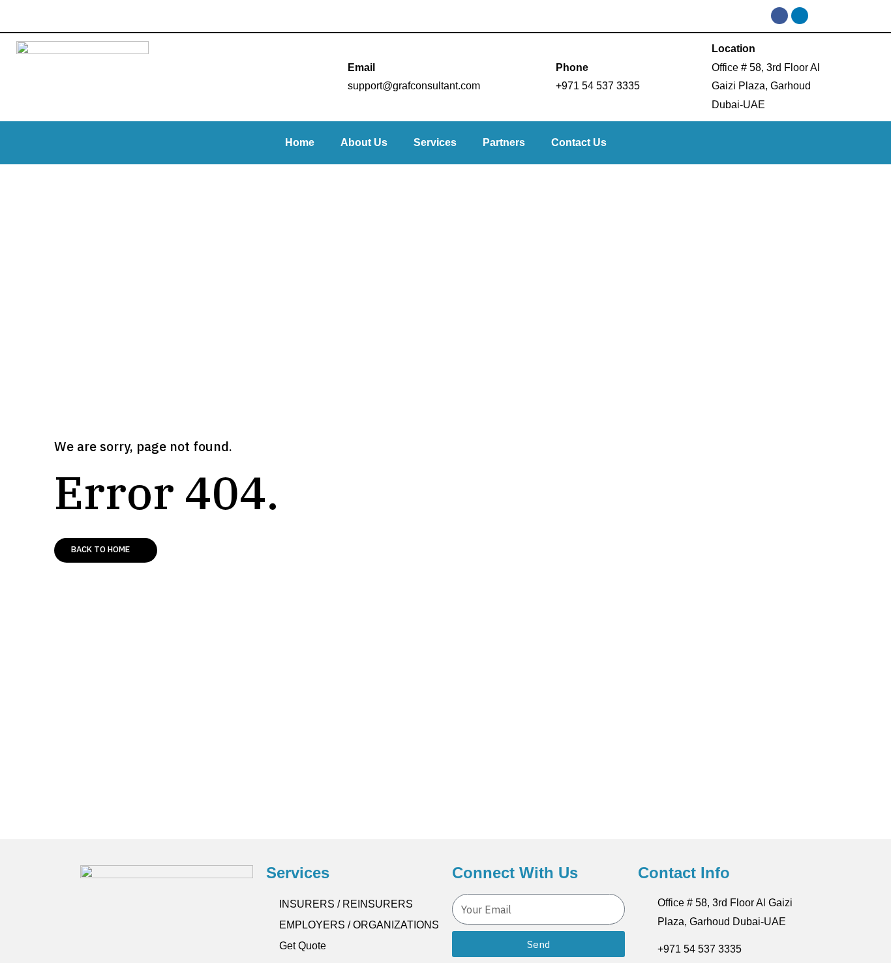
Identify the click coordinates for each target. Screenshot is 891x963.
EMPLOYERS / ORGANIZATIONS (359, 924)
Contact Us (579, 142)
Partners (504, 142)
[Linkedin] (799, 15)
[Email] (332, 76)
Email (361, 67)
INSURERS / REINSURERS (346, 904)
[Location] (695, 76)
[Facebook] (779, 15)
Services (435, 142)
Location (733, 48)
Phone (572, 67)
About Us (363, 142)
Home (299, 142)
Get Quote (302, 945)
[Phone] (540, 76)
